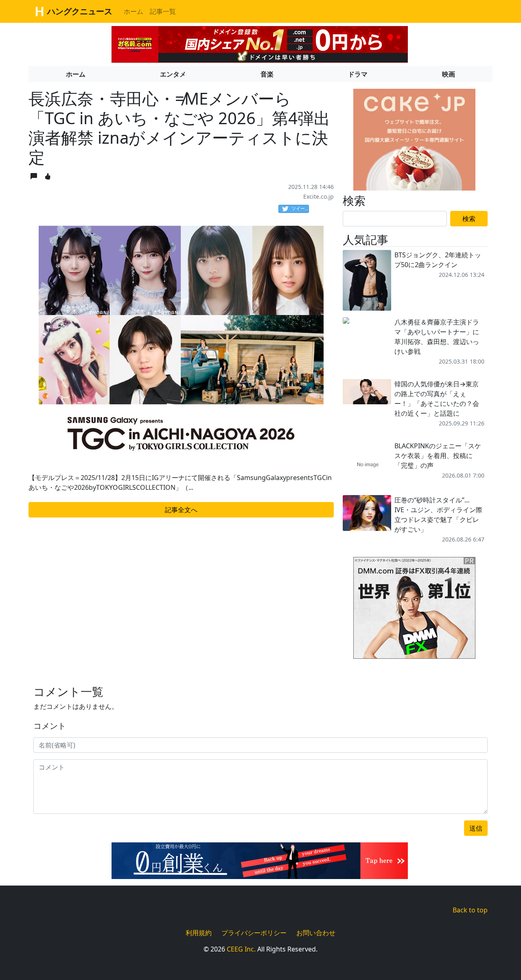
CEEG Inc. (241, 949)
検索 (468, 218)
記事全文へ (181, 509)
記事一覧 (163, 11)
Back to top (470, 909)
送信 (475, 828)
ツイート (300, 208)
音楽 (267, 74)
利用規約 (199, 932)
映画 (448, 74)
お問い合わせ (315, 932)
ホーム (133, 11)
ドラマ (358, 74)
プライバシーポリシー (254, 932)
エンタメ (173, 74)
